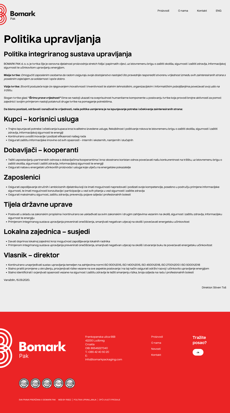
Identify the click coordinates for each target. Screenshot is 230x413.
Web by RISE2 (64, 400)
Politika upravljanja (85, 400)
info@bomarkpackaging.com (103, 359)
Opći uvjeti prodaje (109, 400)
